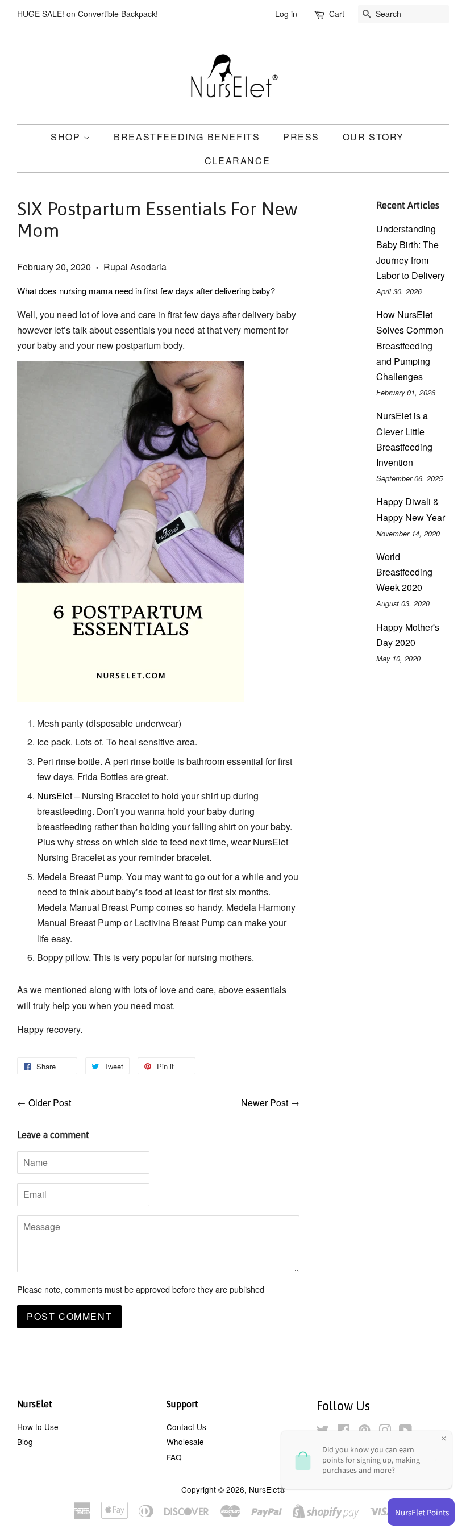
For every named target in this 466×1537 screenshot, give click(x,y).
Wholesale (185, 1441)
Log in (286, 13)
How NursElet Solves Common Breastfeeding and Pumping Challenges (409, 345)
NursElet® (267, 1489)
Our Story (373, 136)
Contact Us (186, 1426)
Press (301, 136)
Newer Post (264, 1102)
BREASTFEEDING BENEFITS (187, 136)
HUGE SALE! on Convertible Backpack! (87, 13)
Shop (67, 136)
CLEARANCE (237, 160)
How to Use (38, 1426)
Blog (25, 1441)
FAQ (174, 1457)
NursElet (55, 795)
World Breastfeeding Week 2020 (404, 572)
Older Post (49, 1102)
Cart (336, 13)
